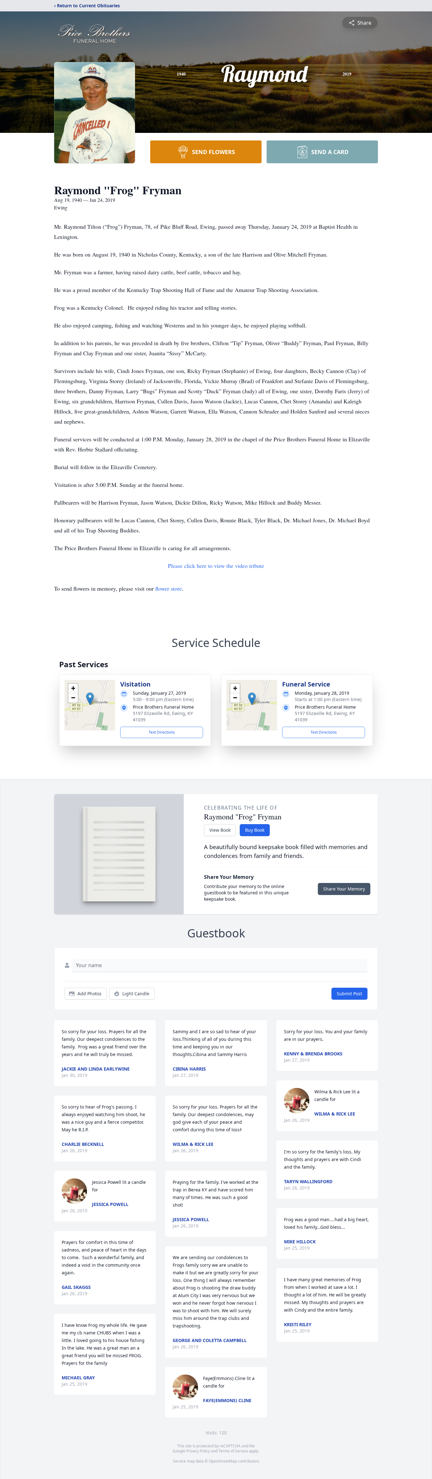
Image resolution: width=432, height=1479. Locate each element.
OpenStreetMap (223, 1461)
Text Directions (162, 732)
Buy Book (254, 830)
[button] (90, 698)
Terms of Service (233, 1451)
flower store (168, 588)
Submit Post (349, 994)
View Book (220, 830)
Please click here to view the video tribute (216, 565)
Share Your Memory (344, 889)
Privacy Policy (198, 1451)
